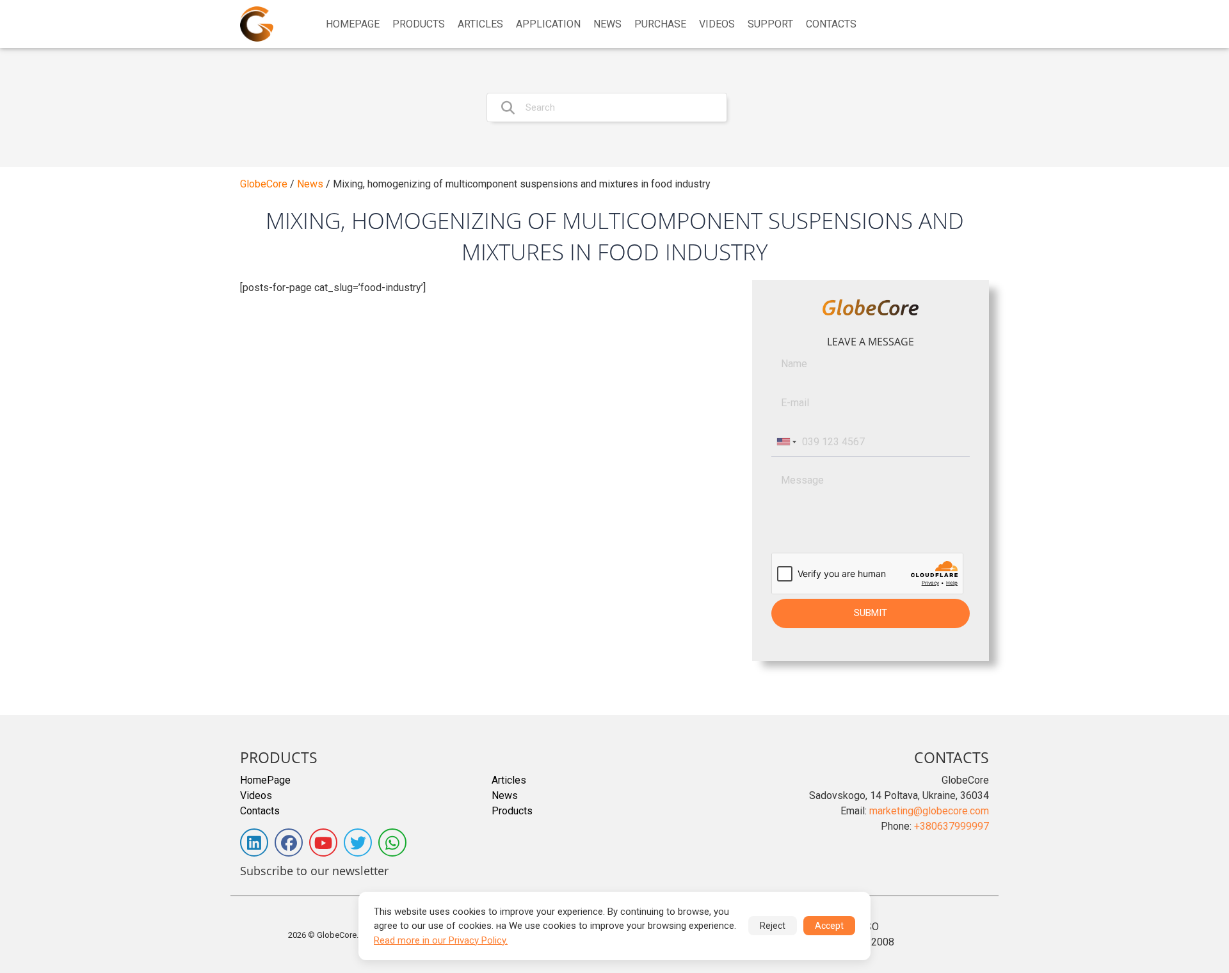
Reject (772, 926)
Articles (480, 24)
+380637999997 (951, 826)
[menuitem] (353, 24)
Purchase (660, 24)
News (607, 24)
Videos (717, 24)
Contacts (831, 24)
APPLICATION (548, 24)
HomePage (353, 24)
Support (770, 24)
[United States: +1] (785, 442)
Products (418, 24)
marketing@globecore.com (929, 811)
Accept (829, 926)
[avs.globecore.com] (256, 24)
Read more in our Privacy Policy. (441, 940)
